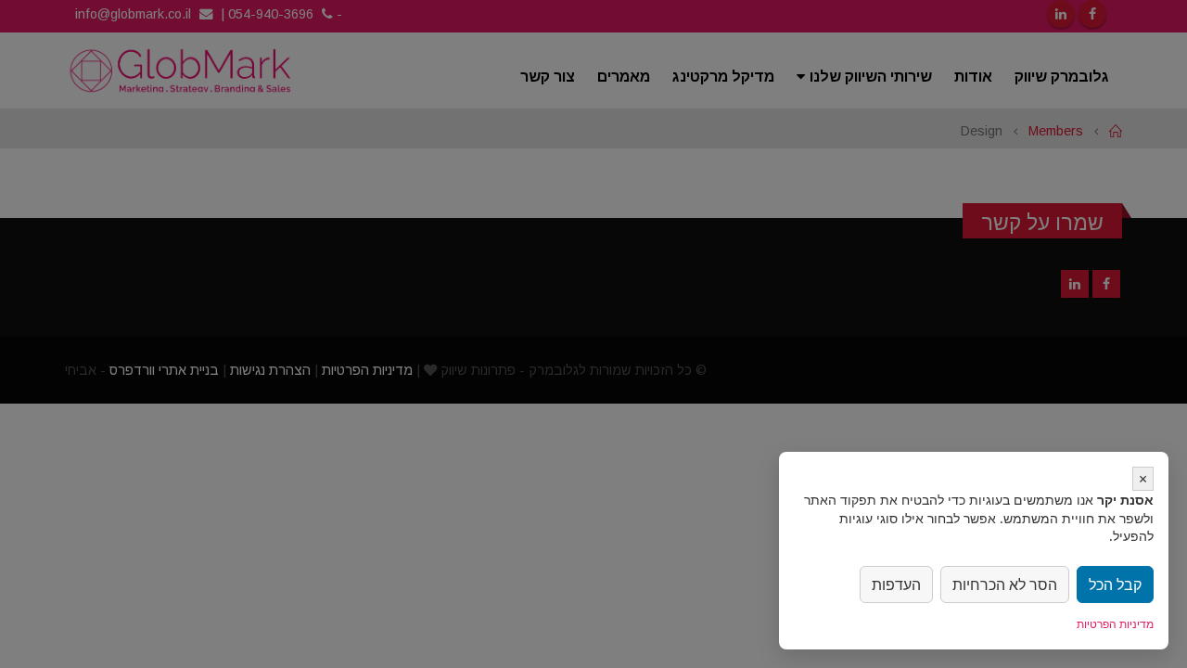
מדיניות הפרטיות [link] (1115, 624)
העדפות (896, 584)
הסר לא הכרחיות (1004, 584)
